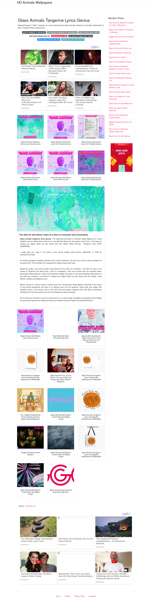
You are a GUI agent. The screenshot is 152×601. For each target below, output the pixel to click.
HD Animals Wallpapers (34, 2)
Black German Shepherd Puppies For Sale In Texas (119, 67)
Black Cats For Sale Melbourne (121, 103)
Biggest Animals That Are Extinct (121, 36)
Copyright (92, 596)
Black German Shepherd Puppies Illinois (118, 42)
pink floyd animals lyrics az (39, 36)
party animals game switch (89, 32)
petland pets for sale (59, 36)
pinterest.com (30, 506)
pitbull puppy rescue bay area (49, 39)
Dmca (58, 596)
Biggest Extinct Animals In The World (120, 123)
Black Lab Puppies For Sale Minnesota (119, 97)
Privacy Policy (79, 596)
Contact (67, 596)
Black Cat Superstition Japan (120, 73)
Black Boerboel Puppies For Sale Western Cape (121, 86)
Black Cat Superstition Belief (119, 92)
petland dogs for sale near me (73, 39)
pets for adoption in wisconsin (34, 32)
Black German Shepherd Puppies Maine (118, 116)
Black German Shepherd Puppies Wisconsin (118, 130)
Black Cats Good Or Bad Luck (120, 48)
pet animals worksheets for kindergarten (62, 32)
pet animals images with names (80, 36)
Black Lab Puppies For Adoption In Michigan (121, 30)
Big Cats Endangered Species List (120, 79)
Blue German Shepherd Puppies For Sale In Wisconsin (121, 23)
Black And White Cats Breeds (120, 53)
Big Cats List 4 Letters (117, 57)
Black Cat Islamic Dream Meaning (118, 109)
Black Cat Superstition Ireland (120, 62)
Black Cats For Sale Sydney (119, 136)
